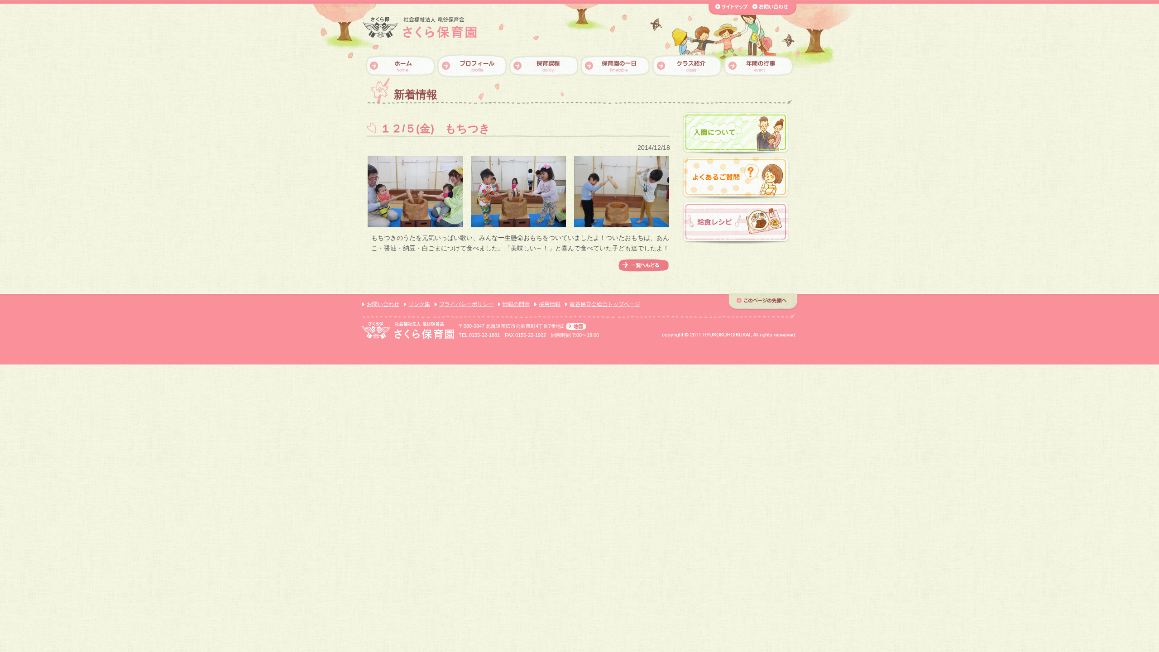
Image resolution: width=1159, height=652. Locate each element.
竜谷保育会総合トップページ (605, 304)
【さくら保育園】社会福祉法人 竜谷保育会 (420, 28)
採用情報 (549, 304)
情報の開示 (516, 304)
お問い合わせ (383, 304)
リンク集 (419, 304)
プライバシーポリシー (466, 304)
